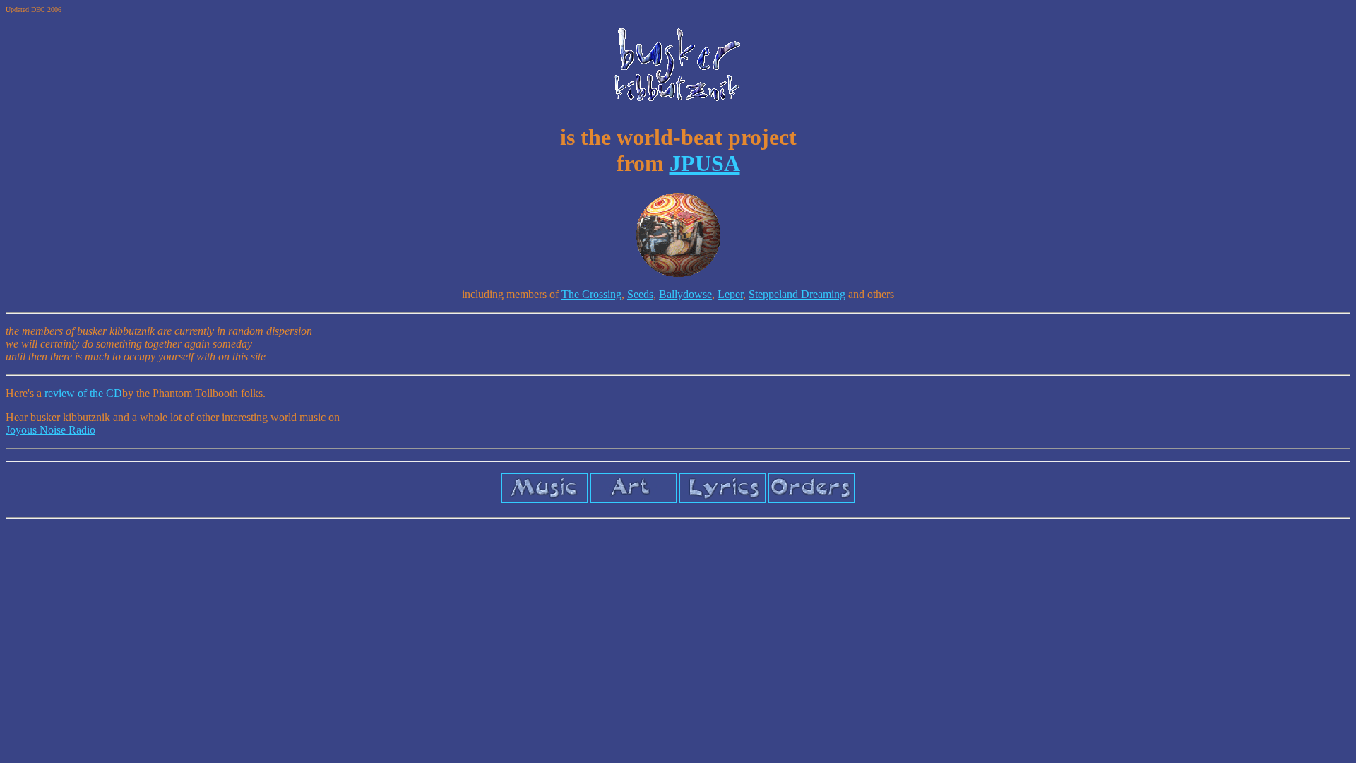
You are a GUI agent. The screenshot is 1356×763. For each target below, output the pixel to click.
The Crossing (591, 294)
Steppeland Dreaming (797, 294)
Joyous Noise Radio (50, 430)
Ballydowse (685, 294)
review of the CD (83, 393)
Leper (730, 294)
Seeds (640, 294)
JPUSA (705, 163)
